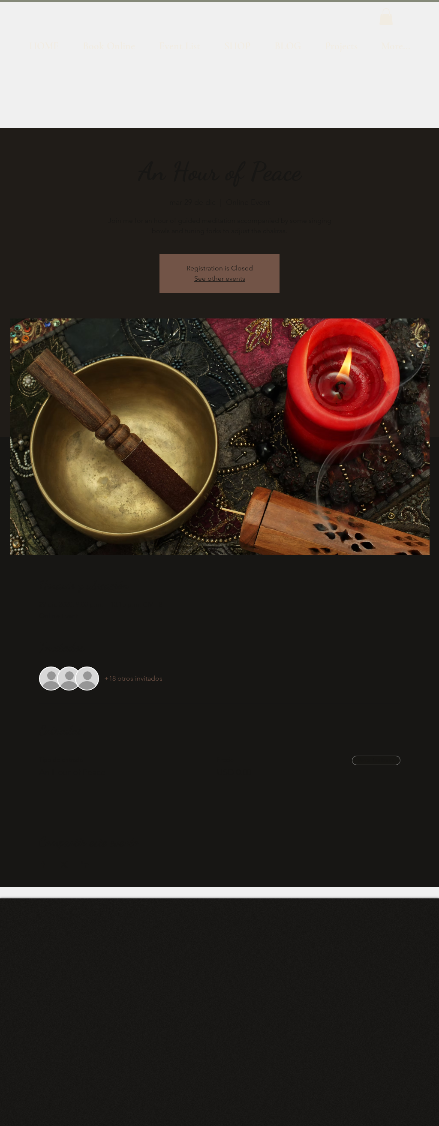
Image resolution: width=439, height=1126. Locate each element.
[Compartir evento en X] (64, 864)
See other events (219, 278)
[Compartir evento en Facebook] (43, 864)
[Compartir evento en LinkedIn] (85, 864)
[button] (386, 16)
